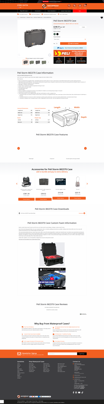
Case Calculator (20, 370)
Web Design (41, 401)
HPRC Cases (31, 368)
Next (48, 62)
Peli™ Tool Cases (61, 365)
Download (81, 213)
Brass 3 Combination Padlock (26, 189)
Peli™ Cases (31, 363)
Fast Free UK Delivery (29, 327)
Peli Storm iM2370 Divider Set (60, 189)
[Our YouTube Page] (79, 393)
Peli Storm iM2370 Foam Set (77, 189)
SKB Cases (60, 368)
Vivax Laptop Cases (61, 371)
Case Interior (57, 37)
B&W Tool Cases (46, 370)
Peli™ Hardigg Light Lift (62, 366)
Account (18, 374)
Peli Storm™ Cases (30, 17)
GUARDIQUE (31, 371)
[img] (31, 147)
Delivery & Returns (20, 372)
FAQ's (18, 371)
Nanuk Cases (60, 367)
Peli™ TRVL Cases (46, 366)
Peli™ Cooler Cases (32, 367)
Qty (54, 43)
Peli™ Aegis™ (31, 365)
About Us (19, 365)
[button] (52, 309)
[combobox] (20, 7)
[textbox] (20, 7)
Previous (20, 62)
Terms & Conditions (21, 401)
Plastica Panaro (46, 371)
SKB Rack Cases (32, 370)
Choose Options (26, 198)
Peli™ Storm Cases (61, 363)
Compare (83, 27)
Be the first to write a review (52, 309)
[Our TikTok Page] (82, 393)
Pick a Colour (57, 31)
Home (18, 17)
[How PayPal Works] (61, 47)
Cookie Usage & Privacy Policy (31, 401)
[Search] (102, 7)
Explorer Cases (46, 368)
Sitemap (18, 378)
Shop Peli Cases (23, 17)
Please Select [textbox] (56, 39)
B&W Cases (60, 370)
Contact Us (19, 376)
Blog (18, 367)
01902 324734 (22, 5)
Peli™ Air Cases (46, 363)
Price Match (19, 368)
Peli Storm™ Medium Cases (38, 17)
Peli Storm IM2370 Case (47, 17)
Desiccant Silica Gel (43, 189)
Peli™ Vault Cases (46, 365)
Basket (18, 375)
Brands (18, 366)
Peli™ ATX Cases (32, 366)
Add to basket (74, 43)
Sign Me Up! (81, 353)
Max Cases (45, 367)
